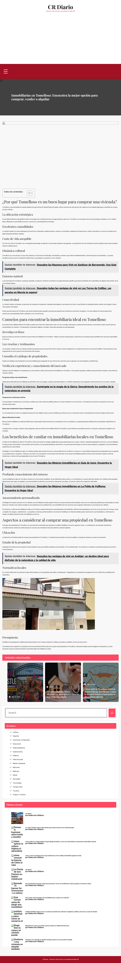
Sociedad (16, 779)
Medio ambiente (19, 763)
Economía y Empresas (21, 740)
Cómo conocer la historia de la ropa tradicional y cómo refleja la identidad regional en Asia (53, 856)
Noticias (16, 771)
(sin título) (28, 814)
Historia (16, 755)
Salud (15, 775)
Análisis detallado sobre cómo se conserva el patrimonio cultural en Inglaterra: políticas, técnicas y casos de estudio (61, 912)
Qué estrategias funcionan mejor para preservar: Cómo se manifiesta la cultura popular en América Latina (58, 884)
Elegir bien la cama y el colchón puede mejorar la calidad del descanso (47, 926)
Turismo (16, 791)
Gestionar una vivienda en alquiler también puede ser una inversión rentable (48, 940)
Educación (17, 744)
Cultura (15, 732)
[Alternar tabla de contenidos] (28, 193)
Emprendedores (19, 748)
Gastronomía (18, 752)
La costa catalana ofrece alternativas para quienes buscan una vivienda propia (63, 694)
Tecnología (17, 783)
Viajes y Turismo (19, 794)
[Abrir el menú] (5, 71)
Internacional (18, 759)
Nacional (16, 767)
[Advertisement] (60, 40)
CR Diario (60, 7)
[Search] (112, 713)
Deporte (16, 736)
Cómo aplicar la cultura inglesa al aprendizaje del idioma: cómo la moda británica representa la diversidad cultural (100, 693)
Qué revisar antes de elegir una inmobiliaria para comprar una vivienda (47, 898)
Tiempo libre (18, 787)
